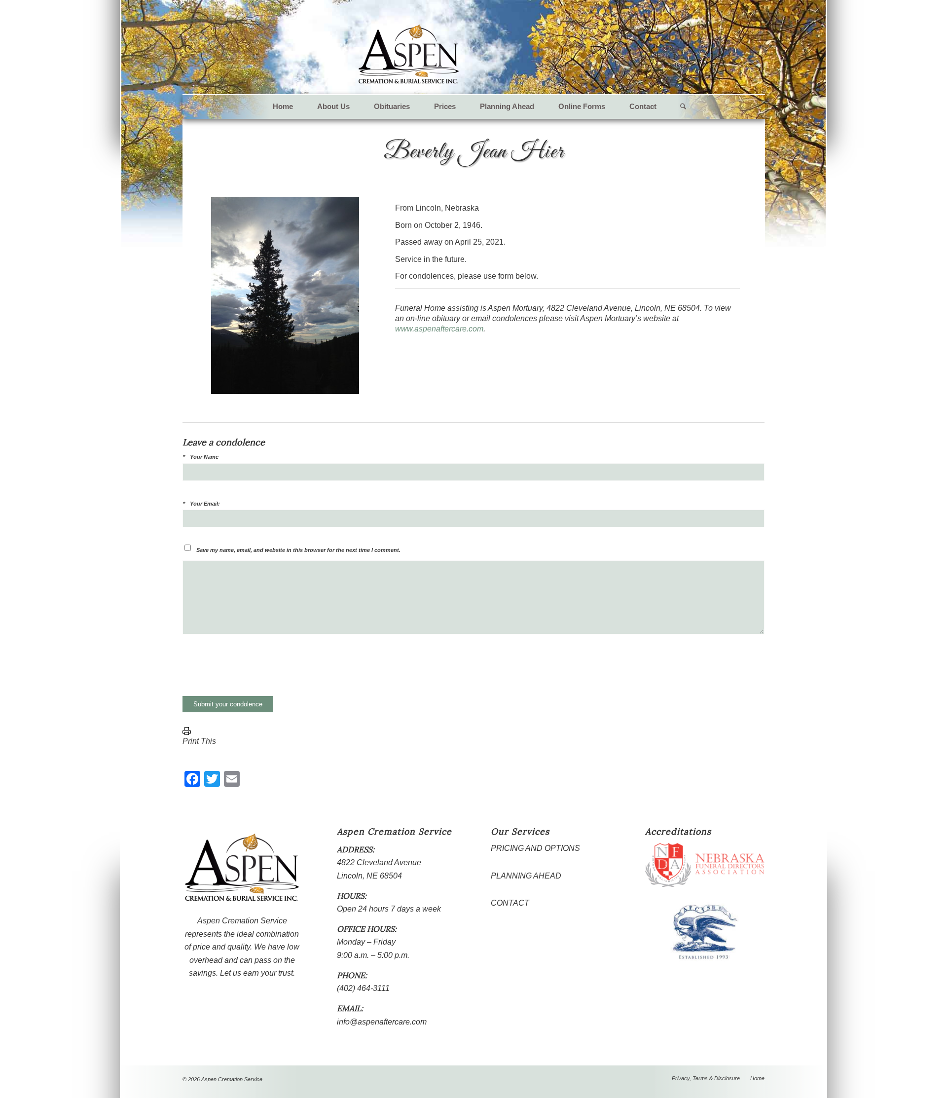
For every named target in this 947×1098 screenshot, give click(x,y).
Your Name (204, 457)
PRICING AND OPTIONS (535, 848)
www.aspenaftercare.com (439, 329)
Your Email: (205, 504)
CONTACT (510, 903)
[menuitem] (283, 106)
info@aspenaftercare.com (382, 1022)
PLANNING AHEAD (526, 876)
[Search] (677, 106)
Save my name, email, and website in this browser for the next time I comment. (298, 550)
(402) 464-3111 (363, 988)
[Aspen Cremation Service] (408, 54)
